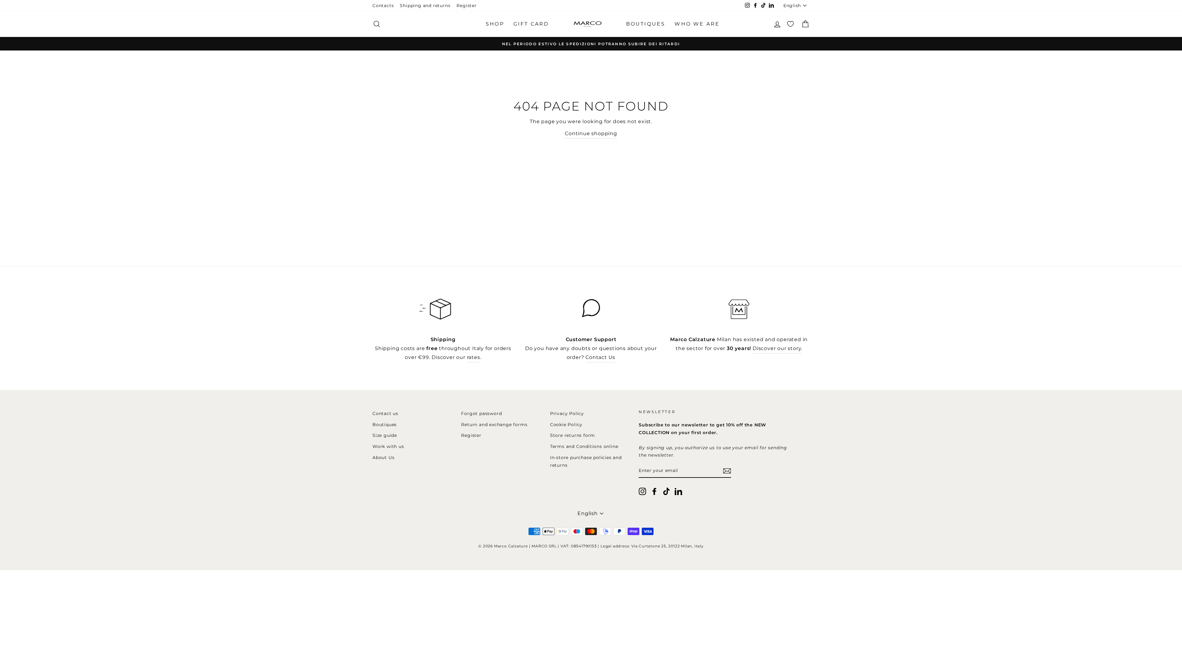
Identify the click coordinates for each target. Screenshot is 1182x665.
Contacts (383, 5)
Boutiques (384, 424)
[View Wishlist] (790, 23)
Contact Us (600, 357)
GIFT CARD (531, 24)
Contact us (385, 413)
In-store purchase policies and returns (586, 461)
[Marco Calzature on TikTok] (666, 491)
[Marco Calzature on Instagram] (642, 491)
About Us (383, 457)
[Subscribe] (727, 470)
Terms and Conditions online (584, 446)
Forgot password (481, 413)
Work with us (388, 446)
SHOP (495, 24)
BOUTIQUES (645, 24)
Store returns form (572, 435)
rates (473, 357)
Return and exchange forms (494, 424)
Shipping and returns (425, 5)
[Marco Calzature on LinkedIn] (678, 491)
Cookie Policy (566, 424)
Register (466, 5)
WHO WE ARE (697, 24)
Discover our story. (777, 348)
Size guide (384, 435)
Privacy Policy (567, 413)
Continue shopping (591, 133)
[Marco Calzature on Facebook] (654, 491)
